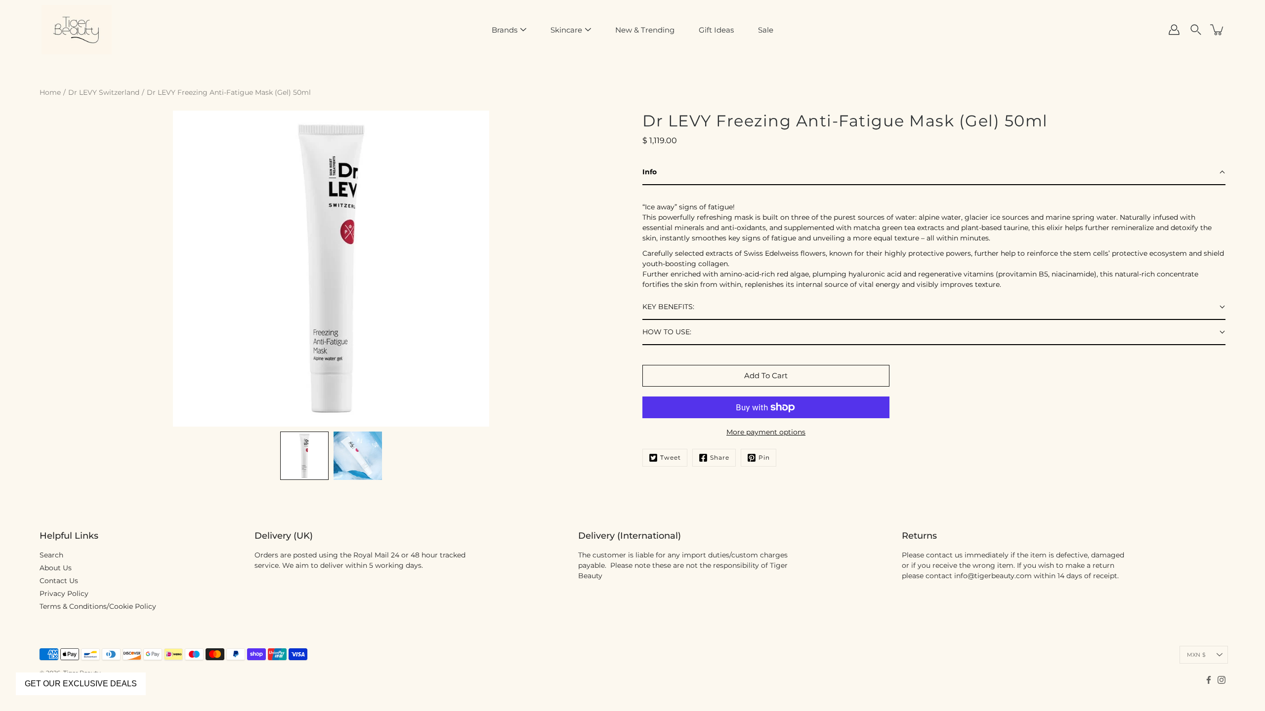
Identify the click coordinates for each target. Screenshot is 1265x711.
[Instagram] (1221, 680)
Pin (764, 457)
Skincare (566, 30)
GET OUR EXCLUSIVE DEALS (81, 683)
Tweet (670, 457)
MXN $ (1196, 654)
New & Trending (645, 30)
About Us (56, 567)
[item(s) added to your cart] (1217, 30)
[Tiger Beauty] (77, 29)
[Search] (1196, 30)
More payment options (765, 432)
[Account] (1174, 30)
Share (719, 457)
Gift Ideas (716, 30)
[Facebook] (1209, 680)
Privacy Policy (64, 593)
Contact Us (59, 580)
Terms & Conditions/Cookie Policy (98, 606)
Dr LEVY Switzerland (103, 92)
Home (50, 92)
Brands (504, 30)
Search (51, 555)
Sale (765, 30)
